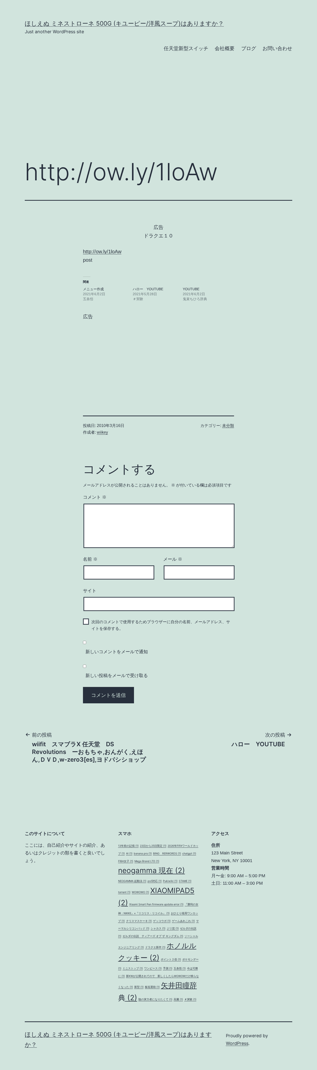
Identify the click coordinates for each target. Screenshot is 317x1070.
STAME (185, 881)
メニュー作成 (93, 289)
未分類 (228, 425)
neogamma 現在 (151, 870)
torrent (124, 892)
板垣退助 (152, 987)
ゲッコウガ (162, 921)
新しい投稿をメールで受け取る (116, 675)
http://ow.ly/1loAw (102, 251)
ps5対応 (155, 881)
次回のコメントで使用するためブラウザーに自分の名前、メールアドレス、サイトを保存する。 (160, 625)
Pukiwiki (170, 881)
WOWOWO (140, 892)
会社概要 (225, 48)
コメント (94, 497)
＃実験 (190, 999)
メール (172, 559)
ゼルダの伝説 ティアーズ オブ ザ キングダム (153, 936)
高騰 (178, 999)
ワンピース (153, 968)
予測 (167, 968)
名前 (90, 559)
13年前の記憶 (128, 845)
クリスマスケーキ (139, 921)
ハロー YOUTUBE (148, 289)
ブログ (248, 48)
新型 (139, 987)
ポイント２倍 (171, 959)
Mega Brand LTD (146, 861)
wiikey (102, 432)
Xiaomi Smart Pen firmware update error (156, 904)
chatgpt (189, 853)
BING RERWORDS (167, 853)
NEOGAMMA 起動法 (132, 881)
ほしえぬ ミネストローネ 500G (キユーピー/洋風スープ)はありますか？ (124, 23)
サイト (89, 590)
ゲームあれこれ (183, 921)
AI (129, 853)
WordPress (237, 1043)
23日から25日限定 (153, 845)
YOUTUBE (191, 289)
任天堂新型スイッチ (186, 48)
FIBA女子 (125, 861)
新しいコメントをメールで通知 (116, 651)
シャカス (158, 928)
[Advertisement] (158, 114)
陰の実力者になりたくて (155, 999)
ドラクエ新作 (155, 947)
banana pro (143, 853)
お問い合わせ (277, 48)
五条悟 (180, 968)
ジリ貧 (173, 928)
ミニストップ (133, 968)
